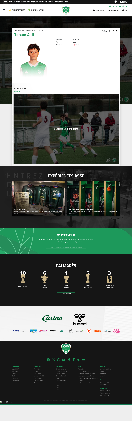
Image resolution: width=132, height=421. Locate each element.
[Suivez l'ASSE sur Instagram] (116, 6)
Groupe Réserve (61, 369)
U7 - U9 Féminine (39, 381)
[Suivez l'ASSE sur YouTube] (119, 6)
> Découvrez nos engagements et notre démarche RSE (66, 247)
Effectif (14, 374)
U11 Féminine (38, 378)
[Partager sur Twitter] (113, 30)
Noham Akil (40, 30)
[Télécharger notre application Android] (83, 359)
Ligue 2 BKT (15, 369)
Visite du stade (104, 395)
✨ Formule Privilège (17, 10)
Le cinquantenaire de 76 (85, 383)
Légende (102, 376)
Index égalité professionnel (86, 376)
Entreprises (34, 2)
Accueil (15, 30)
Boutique (23, 2)
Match (102, 371)
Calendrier (15, 378)
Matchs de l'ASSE (105, 391)
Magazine (103, 374)
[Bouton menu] (4, 10)
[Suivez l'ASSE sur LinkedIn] (126, 6)
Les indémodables (105, 369)
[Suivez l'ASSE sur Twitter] (113, 6)
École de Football (61, 376)
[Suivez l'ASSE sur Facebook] (110, 6)
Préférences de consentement (83, 400)
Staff (13, 376)
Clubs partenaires (61, 381)
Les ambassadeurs (83, 371)
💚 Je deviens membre (36, 10)
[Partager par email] (116, 30)
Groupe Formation (30, 30)
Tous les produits (105, 382)
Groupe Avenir (60, 374)
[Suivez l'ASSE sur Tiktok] (123, 6)
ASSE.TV (10, 2)
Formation (21, 30)
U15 (57, 383)
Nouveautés (103, 384)
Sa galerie (17, 91)
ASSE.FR (5, 2)
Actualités (15, 371)
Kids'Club (51, 2)
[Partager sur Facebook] (110, 30)
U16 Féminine (38, 374)
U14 (57, 385)
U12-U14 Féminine (39, 376)
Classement (15, 381)
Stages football (59, 2)
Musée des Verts (105, 393)
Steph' (66, 2)
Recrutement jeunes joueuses (43, 383)
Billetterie (17, 2)
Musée (28, 2)
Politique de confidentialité (71, 400)
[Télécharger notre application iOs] (78, 359)
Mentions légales (61, 400)
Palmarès (81, 369)
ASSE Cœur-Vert (43, 2)
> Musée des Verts (66, 294)
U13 (57, 388)
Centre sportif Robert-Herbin (86, 374)
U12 (57, 390)
